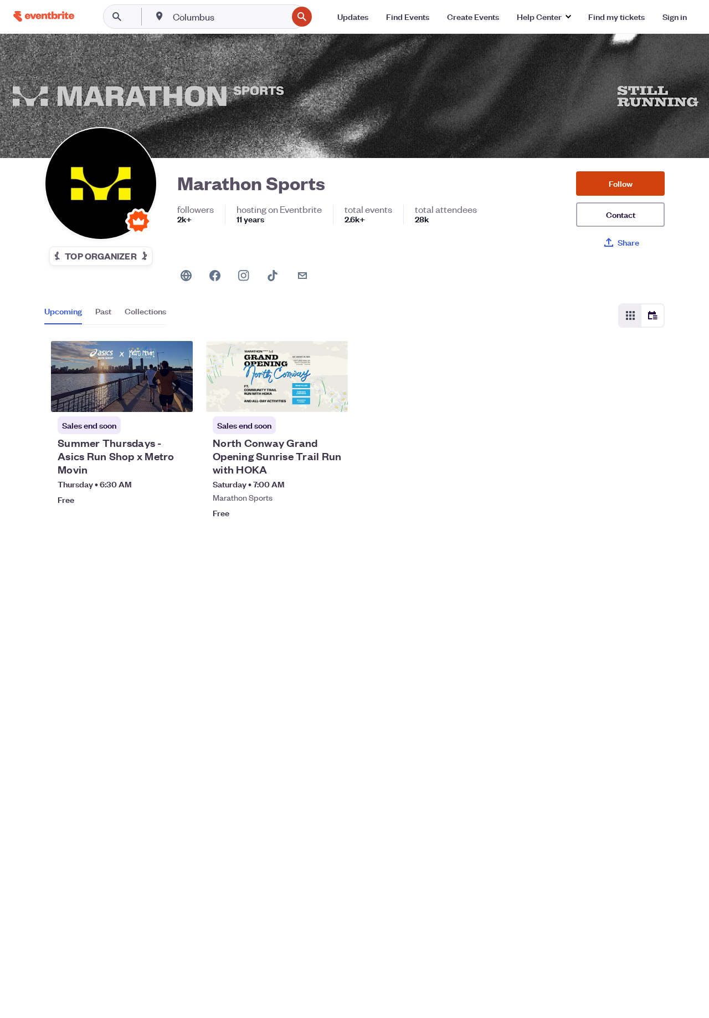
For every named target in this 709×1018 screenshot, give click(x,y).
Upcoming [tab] (63, 311)
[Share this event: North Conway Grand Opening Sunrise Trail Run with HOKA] (332, 396)
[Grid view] (630, 315)
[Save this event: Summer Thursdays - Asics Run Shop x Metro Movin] (151, 396)
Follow (621, 183)
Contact (620, 214)
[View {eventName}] (122, 376)
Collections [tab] (145, 311)
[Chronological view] (652, 315)
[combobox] (229, 16)
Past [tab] (103, 311)
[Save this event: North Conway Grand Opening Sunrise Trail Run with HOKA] (306, 396)
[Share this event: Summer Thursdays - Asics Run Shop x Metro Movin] (177, 396)
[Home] (43, 16)
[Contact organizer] (302, 276)
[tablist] (105, 315)
